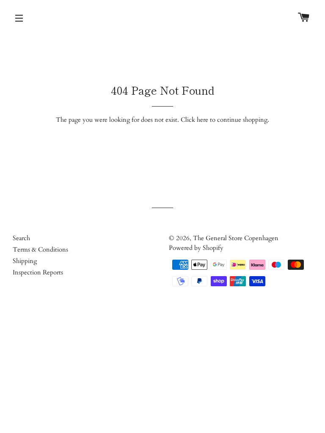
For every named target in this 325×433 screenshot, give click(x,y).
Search (21, 238)
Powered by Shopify (196, 248)
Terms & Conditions (40, 249)
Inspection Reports (38, 272)
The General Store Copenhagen (235, 238)
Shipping (25, 261)
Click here (194, 119)
